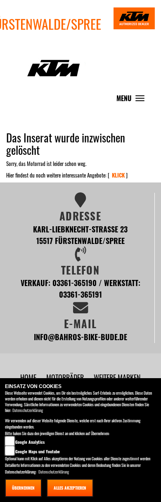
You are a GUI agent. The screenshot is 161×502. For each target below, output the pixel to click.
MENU (132, 100)
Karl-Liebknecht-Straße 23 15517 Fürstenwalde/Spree (80, 234)
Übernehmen (23, 488)
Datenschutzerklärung (27, 410)
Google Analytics (30, 442)
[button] (66, 377)
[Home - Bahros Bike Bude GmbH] (53, 64)
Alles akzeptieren (70, 488)
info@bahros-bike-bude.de (80, 336)
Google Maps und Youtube (37, 451)
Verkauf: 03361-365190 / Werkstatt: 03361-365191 (80, 288)
